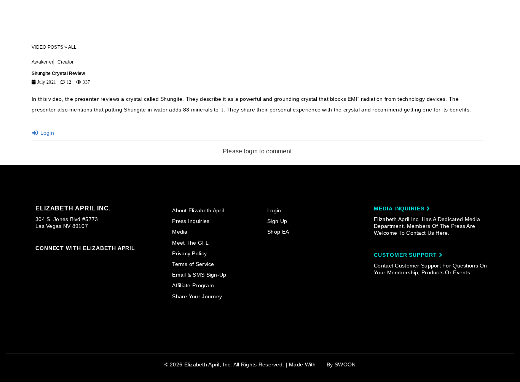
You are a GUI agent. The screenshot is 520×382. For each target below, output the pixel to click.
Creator (65, 62)
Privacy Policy (189, 253)
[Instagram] (38, 259)
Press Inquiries (190, 221)
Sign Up (277, 221)
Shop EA (278, 232)
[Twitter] (82, 259)
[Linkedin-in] (126, 259)
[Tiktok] (68, 259)
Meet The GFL (190, 243)
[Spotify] (111, 259)
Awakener (42, 62)
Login (46, 133)
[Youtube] (97, 260)
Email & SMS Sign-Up (199, 275)
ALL (72, 47)
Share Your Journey (197, 296)
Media (179, 232)
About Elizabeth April (198, 210)
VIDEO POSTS (47, 47)
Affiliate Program (193, 285)
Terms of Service (193, 264)
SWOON (345, 364)
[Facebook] (53, 259)
